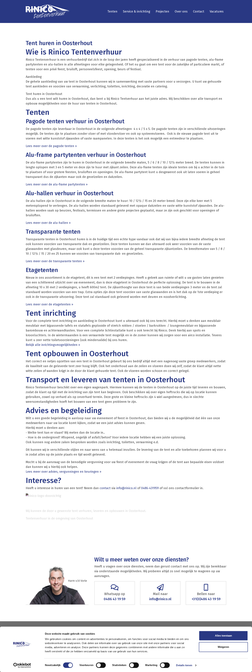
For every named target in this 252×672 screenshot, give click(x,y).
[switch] (101, 665)
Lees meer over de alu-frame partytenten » (57, 184)
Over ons (181, 11)
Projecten (162, 11)
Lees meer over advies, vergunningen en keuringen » (64, 472)
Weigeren (223, 646)
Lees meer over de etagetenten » (49, 304)
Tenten (112, 11)
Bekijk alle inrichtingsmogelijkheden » (54, 345)
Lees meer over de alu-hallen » (48, 223)
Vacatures (217, 11)
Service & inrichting (136, 11)
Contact (198, 11)
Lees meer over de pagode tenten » (52, 146)
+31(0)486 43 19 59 (206, 599)
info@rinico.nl (126, 488)
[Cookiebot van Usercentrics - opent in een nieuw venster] (22, 665)
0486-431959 (150, 488)
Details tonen (184, 665)
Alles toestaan (223, 635)
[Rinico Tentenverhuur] (47, 11)
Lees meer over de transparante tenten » (55, 261)
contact (105, 488)
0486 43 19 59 (114, 599)
